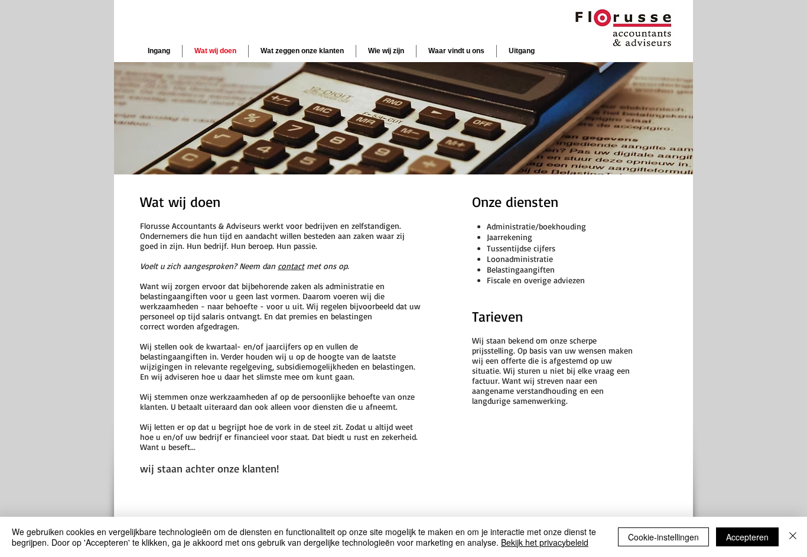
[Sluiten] (793, 537)
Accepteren (747, 537)
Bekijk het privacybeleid (544, 542)
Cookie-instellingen (663, 537)
